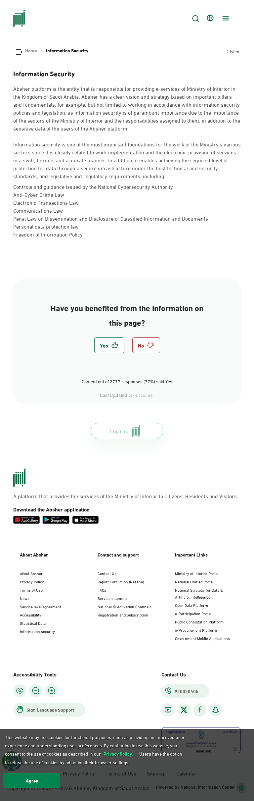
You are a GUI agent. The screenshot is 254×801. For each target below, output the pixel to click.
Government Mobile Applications (202, 638)
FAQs (102, 589)
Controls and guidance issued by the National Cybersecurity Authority (93, 186)
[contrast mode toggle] (20, 691)
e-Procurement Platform (196, 629)
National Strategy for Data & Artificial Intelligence (199, 593)
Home (31, 50)
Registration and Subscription (123, 614)
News (24, 598)
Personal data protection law (46, 226)
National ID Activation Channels (124, 606)
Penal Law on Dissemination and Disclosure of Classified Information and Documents (110, 218)
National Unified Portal (194, 581)
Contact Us (107, 573)
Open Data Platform (191, 605)
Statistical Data (33, 622)
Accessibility (30, 614)
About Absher (31, 573)
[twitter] (184, 710)
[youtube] (168, 710)
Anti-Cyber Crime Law (38, 194)
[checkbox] (109, 345)
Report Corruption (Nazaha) (121, 581)
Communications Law (38, 210)
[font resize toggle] (36, 691)
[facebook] (200, 710)
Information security (37, 631)
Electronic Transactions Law (46, 202)
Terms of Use (31, 589)
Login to (119, 431)
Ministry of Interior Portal (197, 573)
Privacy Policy (32, 581)
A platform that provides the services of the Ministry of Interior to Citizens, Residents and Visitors (125, 496)
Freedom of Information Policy (48, 234)
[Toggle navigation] (225, 18)
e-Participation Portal (193, 613)
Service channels (112, 598)
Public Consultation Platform (199, 621)
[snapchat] (216, 710)
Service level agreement (40, 606)
